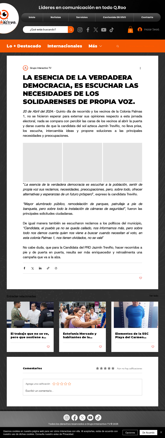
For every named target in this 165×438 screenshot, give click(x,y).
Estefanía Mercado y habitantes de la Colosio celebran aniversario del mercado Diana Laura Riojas (80, 335)
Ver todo (153, 295)
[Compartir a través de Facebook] (24, 268)
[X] (96, 30)
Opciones (130, 432)
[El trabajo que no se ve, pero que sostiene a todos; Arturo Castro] (30, 315)
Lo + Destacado (24, 46)
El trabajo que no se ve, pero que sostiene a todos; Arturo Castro (30, 335)
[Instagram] (80, 30)
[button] (130, 29)
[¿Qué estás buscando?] (71, 29)
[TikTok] (111, 30)
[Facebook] (88, 30)
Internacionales (65, 46)
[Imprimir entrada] (56, 268)
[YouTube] (104, 30)
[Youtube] (90, 417)
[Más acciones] (140, 68)
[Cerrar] (161, 432)
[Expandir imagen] (42, 162)
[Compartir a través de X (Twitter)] (32, 268)
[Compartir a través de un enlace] (48, 268)
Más (93, 46)
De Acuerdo (148, 432)
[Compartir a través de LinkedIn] (40, 268)
